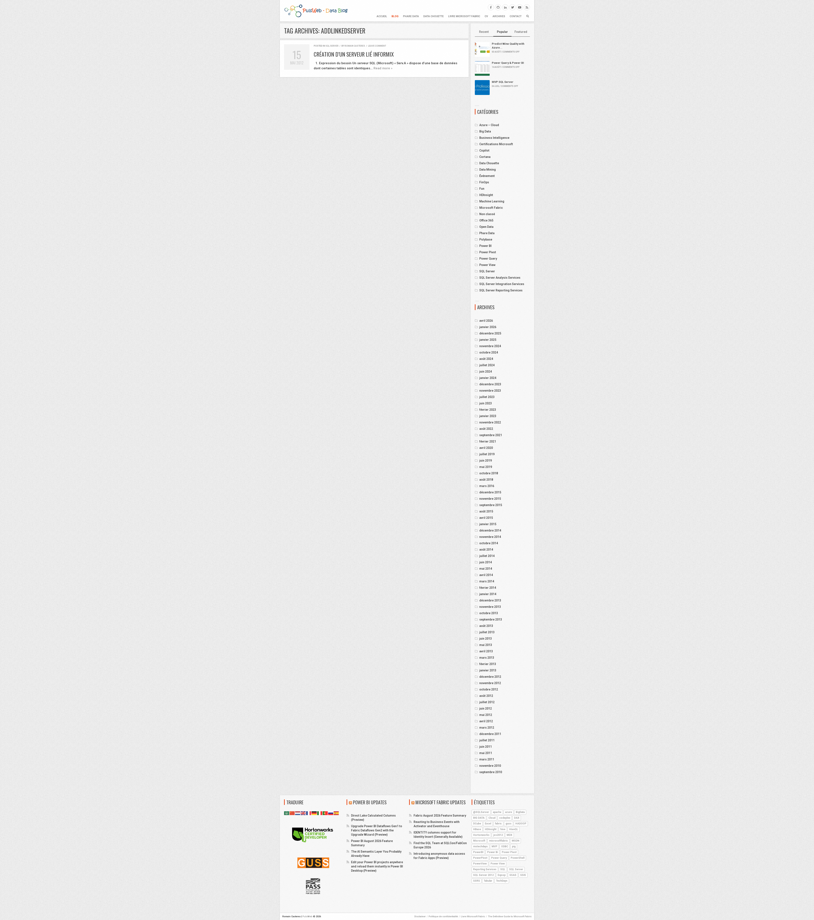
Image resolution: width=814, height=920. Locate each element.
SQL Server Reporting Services (501, 290)
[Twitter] (512, 7)
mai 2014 (485, 568)
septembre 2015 (490, 505)
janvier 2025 (487, 339)
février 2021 (487, 441)
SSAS (512, 875)
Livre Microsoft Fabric (464, 16)
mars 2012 (486, 727)
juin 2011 (485, 746)
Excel (488, 823)
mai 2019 (485, 467)
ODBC (504, 846)
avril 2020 (486, 448)
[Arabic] (287, 813)
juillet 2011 (487, 740)
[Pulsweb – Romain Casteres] (316, 10)
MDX (509, 835)
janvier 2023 (487, 416)
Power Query (488, 258)
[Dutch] (298, 813)
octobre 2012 (488, 689)
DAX (516, 817)
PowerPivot (480, 857)
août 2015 (486, 511)
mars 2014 (486, 581)
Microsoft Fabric (491, 207)
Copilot (484, 150)
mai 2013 (485, 645)
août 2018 (486, 479)
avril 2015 (486, 517)
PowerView (480, 863)
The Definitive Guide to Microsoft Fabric (510, 916)
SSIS (523, 875)
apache (497, 812)
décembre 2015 (490, 492)
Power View (487, 265)
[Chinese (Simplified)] (292, 813)
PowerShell (517, 857)
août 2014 (486, 549)
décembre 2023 (490, 384)
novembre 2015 (490, 498)
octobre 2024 (488, 352)
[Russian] (331, 813)
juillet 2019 (487, 454)
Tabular (488, 880)
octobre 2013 (488, 613)
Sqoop (502, 875)
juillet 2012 (487, 702)
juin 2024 (485, 371)
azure (508, 812)
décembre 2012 (490, 676)
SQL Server (332, 46)
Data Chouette (433, 16)
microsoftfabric (498, 840)
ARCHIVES (498, 16)
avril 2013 (486, 651)
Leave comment (377, 46)
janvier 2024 (487, 378)
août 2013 (486, 626)
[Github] (498, 7)
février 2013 (487, 664)
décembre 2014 (490, 530)
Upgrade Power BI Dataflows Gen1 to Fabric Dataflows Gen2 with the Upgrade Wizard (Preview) (376, 830)
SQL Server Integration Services (501, 284)
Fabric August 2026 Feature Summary (440, 815)
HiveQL (513, 829)
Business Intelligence (494, 137)
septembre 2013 (490, 619)
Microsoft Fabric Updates (440, 802)
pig (514, 846)
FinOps (484, 182)
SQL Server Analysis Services (499, 277)
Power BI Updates (370, 802)
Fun (481, 188)
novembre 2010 (490, 765)
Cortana (485, 157)
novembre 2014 (490, 537)
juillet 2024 (487, 365)
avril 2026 (486, 320)
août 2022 (486, 428)
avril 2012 (486, 721)
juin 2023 (485, 403)
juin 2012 (485, 708)
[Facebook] (491, 7)
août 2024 (486, 358)
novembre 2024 (490, 346)
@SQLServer (481, 812)
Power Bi (492, 852)
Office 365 (486, 220)
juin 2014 (485, 562)
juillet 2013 (487, 632)
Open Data (486, 226)
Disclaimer (420, 916)
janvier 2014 (487, 594)
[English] (303, 813)
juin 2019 (485, 460)
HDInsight (486, 195)
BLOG (395, 16)
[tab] (484, 32)
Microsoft (479, 840)
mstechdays (480, 846)
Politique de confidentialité (443, 916)
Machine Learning (491, 201)
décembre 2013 (490, 600)
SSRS (476, 880)
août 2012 (486, 695)
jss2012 (498, 835)
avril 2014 (486, 575)
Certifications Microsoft (496, 144)
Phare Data (411, 16)
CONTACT (515, 16)
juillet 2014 (487, 556)
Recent (484, 31)
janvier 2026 (487, 327)
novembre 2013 (490, 606)
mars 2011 (486, 759)
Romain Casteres (355, 46)
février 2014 (487, 587)
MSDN (515, 840)
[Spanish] (336, 813)
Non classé (487, 214)
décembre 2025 (490, 333)
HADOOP (520, 823)
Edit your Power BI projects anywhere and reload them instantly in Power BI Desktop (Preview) (377, 866)
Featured (520, 31)
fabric (498, 823)
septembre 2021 (490, 435)
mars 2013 (486, 657)
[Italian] (320, 813)
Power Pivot (487, 252)
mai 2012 (485, 715)
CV (486, 16)
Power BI (485, 246)
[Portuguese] (325, 813)
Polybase (485, 239)
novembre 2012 (490, 683)
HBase (477, 829)
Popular (502, 31)
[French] (309, 813)
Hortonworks (481, 835)
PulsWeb (307, 916)
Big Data (485, 131)
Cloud (491, 817)
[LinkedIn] (505, 7)
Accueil (381, 16)
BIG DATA (479, 817)
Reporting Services (484, 869)
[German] (314, 813)
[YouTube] (520, 7)
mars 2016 (486, 486)
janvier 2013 (487, 670)
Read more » (383, 68)
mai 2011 (485, 753)
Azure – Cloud (489, 125)
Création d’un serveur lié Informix (354, 54)
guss (509, 823)
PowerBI (478, 852)
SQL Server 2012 (483, 875)
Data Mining (487, 169)
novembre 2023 (490, 390)
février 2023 (487, 409)
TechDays (501, 880)
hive (502, 829)
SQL (502, 869)
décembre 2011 (490, 734)
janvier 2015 (487, 524)
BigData (520, 812)
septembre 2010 (490, 772)
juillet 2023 (487, 397)
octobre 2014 (488, 543)
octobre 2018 (488, 473)
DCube (477, 823)
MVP (494, 846)
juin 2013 (485, 638)
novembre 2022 (490, 422)
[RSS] (527, 7)
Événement (487, 176)
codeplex (504, 817)
